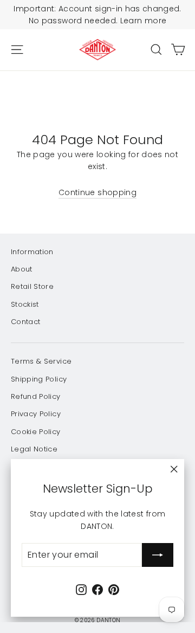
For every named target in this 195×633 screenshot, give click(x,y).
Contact (25, 321)
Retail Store (32, 286)
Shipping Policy (39, 379)
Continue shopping (97, 192)
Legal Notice (34, 449)
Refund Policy (36, 396)
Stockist (25, 304)
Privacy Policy (36, 414)
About (21, 269)
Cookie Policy (36, 432)
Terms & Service (41, 361)
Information (32, 252)
